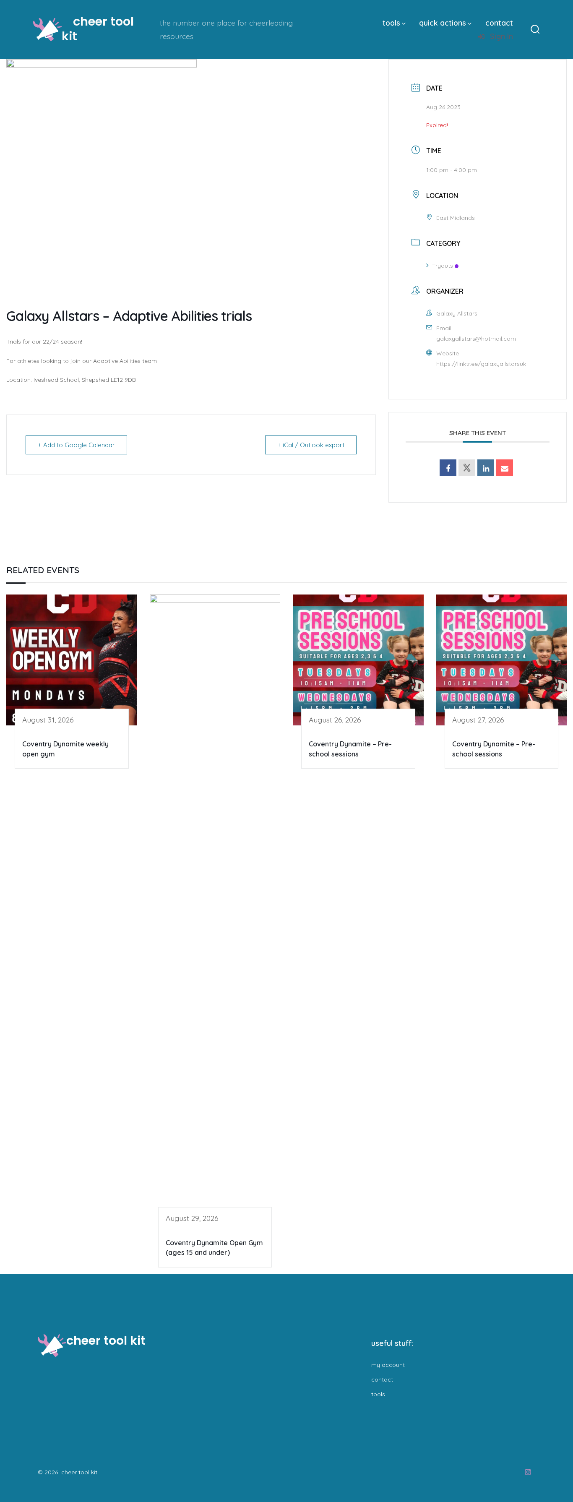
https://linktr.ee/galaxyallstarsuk (481, 364)
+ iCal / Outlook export (310, 445)
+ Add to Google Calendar (76, 445)
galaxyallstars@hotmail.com (476, 338)
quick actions (442, 22)
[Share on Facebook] (448, 467)
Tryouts (442, 265)
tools (391, 22)
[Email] (504, 467)
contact (499, 22)
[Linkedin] (485, 467)
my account (388, 1365)
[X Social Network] (466, 467)
